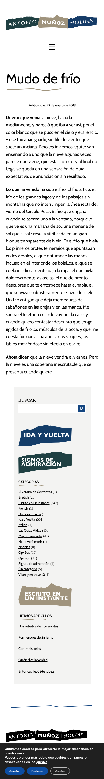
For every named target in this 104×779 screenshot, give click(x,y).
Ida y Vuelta (26, 519)
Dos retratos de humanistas (38, 626)
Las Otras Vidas (29, 530)
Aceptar (14, 771)
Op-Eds (24, 552)
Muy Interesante (30, 536)
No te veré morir (30, 541)
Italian (22, 525)
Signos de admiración (33, 563)
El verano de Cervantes (35, 492)
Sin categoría (27, 569)
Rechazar (37, 771)
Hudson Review (29, 514)
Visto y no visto (29, 574)
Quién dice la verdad (33, 660)
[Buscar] (81, 408)
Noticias (24, 547)
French (23, 508)
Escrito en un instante (34, 503)
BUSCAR (27, 400)
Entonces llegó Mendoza (36, 671)
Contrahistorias (29, 648)
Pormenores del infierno (35, 637)
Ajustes (60, 771)
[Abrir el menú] (52, 47)
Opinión (24, 558)
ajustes (41, 762)
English (23, 497)
